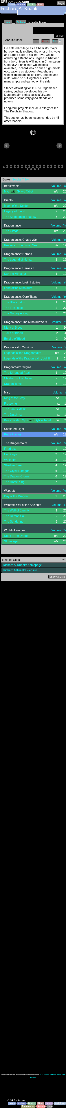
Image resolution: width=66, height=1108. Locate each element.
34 (62, 167)
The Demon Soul (15, 516)
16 (59, 165)
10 (37, 165)
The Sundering (13, 521)
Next (59, 146)
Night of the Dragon (16, 535)
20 (11, 167)
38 (38, 169)
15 (55, 165)
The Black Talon (14, 302)
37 (35, 169)
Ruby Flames (12, 434)
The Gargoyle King (16, 313)
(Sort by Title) (20, 179)
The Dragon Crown (16, 476)
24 (26, 167)
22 (18, 167)
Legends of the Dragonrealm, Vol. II (27, 358)
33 (59, 167)
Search (41, 1106)
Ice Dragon (11, 454)
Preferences (28, 1106)
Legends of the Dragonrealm (22, 352)
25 (29, 167)
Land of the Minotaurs (18, 288)
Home (11, 4)
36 (31, 169)
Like (36, 41)
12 (44, 165)
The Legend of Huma (18, 259)
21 (15, 167)
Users (49, 1103)
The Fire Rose (13, 307)
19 (7, 167)
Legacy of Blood (14, 211)
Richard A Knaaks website (20, 570)
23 (22, 167)
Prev (7, 146)
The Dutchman (13, 414)
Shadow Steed (13, 465)
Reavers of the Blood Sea (20, 245)
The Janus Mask (14, 409)
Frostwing (10, 403)
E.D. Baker (44, 1075)
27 (37, 167)
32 (55, 167)
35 (27, 169)
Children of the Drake (18, 378)
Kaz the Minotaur (15, 273)
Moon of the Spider (16, 205)
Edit (55, 41)
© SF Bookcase (16, 1100)
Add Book (59, 1103)
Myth (7, 191)
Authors (21, 4)
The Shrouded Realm (18, 372)
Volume (56, 186)
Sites (40, 4)
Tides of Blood (13, 333)
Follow (45, 41)
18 (4, 167)
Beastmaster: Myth (16, 420)
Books (31, 4)
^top (49, 1106)
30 (48, 167)
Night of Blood (13, 327)
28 (40, 167)
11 (40, 165)
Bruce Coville (55, 1075)
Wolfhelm (10, 459)
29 (44, 167)
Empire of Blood (14, 338)
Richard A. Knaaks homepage (22, 565)
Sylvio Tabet (25, 191)
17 (62, 165)
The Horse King (14, 482)
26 (33, 167)
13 (48, 165)
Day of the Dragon (16, 496)
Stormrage (11, 541)
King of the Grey (14, 398)
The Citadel (11, 231)
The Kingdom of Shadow (20, 216)
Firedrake (10, 448)
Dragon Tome (13, 383)
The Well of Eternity (17, 510)
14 (51, 165)
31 (51, 167)
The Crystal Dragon (17, 470)
